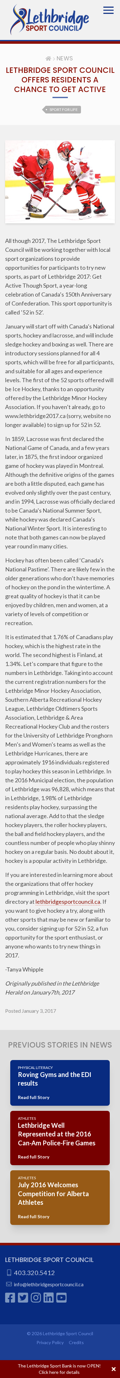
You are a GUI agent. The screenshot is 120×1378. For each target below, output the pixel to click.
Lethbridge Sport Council (49, 1259)
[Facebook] (10, 1297)
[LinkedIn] (49, 1297)
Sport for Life (64, 109)
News (65, 58)
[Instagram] (36, 1297)
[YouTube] (61, 1297)
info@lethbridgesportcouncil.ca (49, 1284)
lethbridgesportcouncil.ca (68, 901)
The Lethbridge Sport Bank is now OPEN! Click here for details (59, 1369)
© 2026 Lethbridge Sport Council (60, 1333)
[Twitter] (23, 1297)
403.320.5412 (34, 1272)
